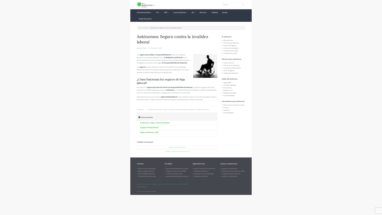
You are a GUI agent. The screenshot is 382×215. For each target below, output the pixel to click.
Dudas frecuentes (145, 19)
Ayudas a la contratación (229, 176)
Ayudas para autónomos (229, 169)
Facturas (226, 107)
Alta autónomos (228, 40)
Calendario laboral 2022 (230, 51)
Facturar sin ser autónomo (231, 65)
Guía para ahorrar (228, 63)
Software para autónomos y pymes (234, 105)
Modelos (215, 12)
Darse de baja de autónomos (147, 176)
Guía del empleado (229, 95)
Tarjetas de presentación (230, 73)
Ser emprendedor (228, 113)
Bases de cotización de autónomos (204, 169)
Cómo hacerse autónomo (231, 43)
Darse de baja (227, 88)
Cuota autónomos (179, 12)
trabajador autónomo (202, 109)
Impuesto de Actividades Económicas (177, 176)
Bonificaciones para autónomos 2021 (233, 171)
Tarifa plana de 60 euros (201, 171)
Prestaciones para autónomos (231, 174)
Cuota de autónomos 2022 (174, 174)
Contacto (139, 184)
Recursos (203, 12)
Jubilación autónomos (201, 176)
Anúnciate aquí (146, 184)
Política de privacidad (163, 184)
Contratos (226, 110)
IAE (193, 12)
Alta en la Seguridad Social (146, 171)
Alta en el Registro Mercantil (146, 174)
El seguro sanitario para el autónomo (177, 151)
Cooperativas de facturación (232, 68)
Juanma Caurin (141, 48)
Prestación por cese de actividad (204, 174)
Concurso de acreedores (230, 48)
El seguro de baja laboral (149, 127)
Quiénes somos (174, 184)
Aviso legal (154, 184)
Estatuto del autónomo (156, 109)
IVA (157, 12)
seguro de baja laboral (182, 109)
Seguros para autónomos (177, 147)
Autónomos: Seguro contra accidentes (155, 123)
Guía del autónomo (144, 12)
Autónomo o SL (228, 90)
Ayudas (224, 12)
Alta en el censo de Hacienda (146, 169)
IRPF (166, 12)
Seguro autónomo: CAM (149, 132)
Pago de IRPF (227, 83)
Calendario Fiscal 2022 (230, 53)
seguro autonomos (169, 109)
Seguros (141, 109)
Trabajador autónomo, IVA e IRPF (176, 171)
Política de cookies (183, 184)
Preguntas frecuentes (229, 93)
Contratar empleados (229, 85)
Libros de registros (228, 70)
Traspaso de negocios (230, 45)
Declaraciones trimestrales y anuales (177, 169)
